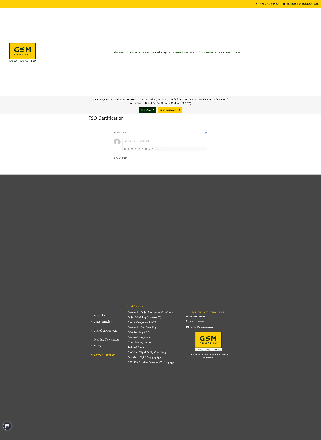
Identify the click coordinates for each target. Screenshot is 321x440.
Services (133, 52)
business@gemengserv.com (302, 3)
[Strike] (135, 149)
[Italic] (128, 149)
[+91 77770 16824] (257, 4)
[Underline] (132, 149)
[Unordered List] (142, 149)
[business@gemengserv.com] (284, 4)
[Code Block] (149, 149)
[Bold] (125, 149)
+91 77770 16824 (270, 3)
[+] (159, 149)
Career (237, 52)
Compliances (225, 52)
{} (156, 149)
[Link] (153, 149)
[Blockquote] (146, 149)
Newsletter (189, 52)
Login (204, 132)
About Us (118, 52)
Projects (177, 52)
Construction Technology (155, 52)
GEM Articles (207, 52)
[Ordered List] (139, 149)
